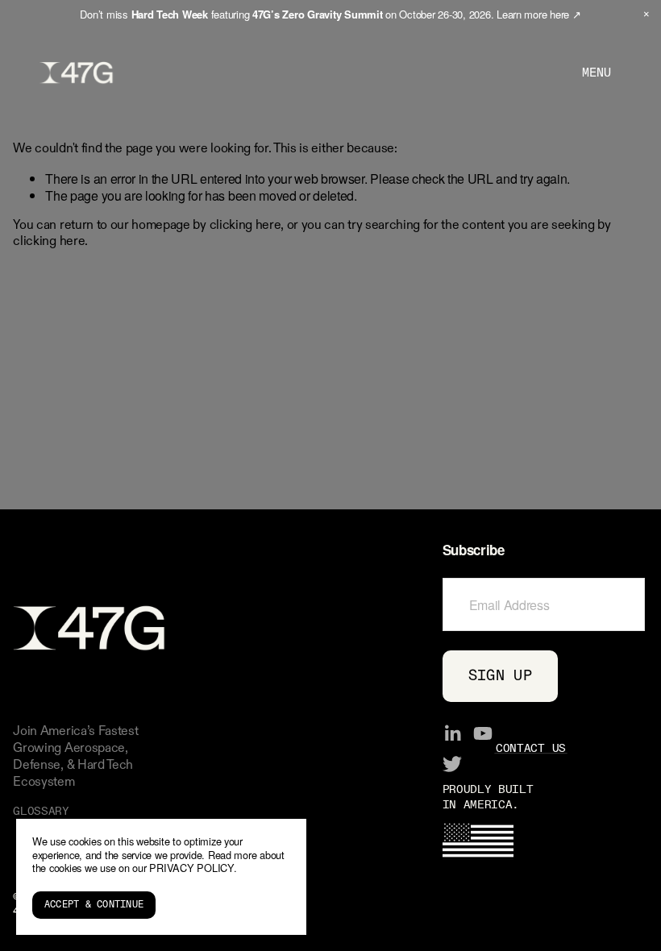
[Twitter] (452, 764)
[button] (646, 14)
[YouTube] (483, 733)
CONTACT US (531, 748)
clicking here (245, 225)
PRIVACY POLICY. (192, 867)
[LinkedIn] (452, 733)
